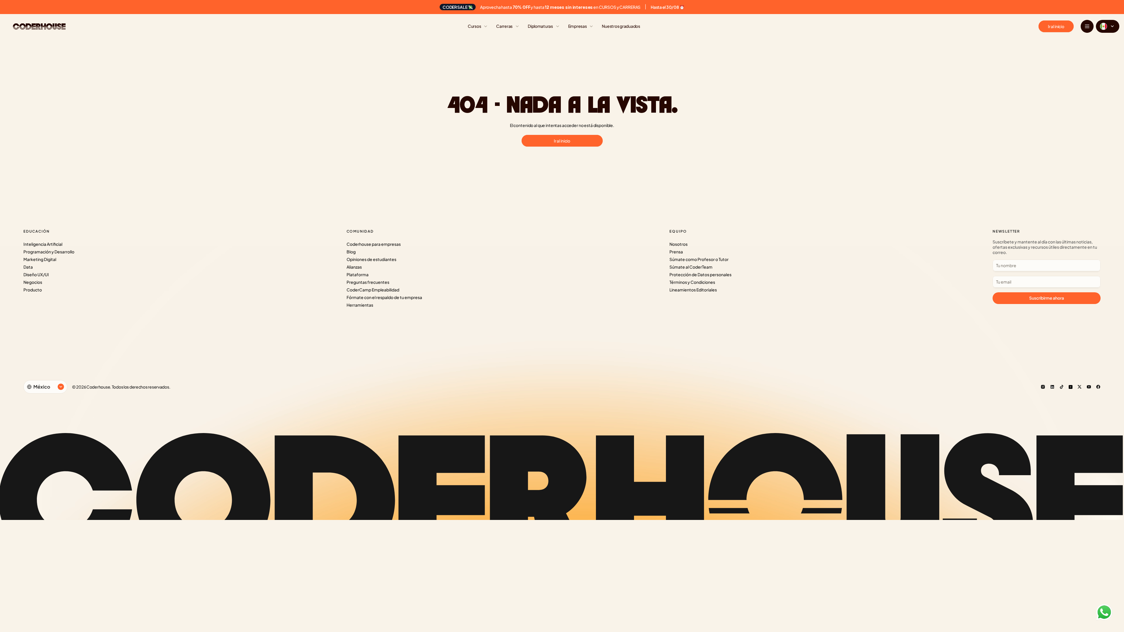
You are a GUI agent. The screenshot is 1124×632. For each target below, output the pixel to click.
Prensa (676, 251)
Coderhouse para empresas (374, 244)
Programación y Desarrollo (48, 251)
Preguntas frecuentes (368, 282)
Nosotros (678, 244)
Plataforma (358, 274)
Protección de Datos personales (700, 274)
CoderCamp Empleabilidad (373, 289)
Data (28, 266)
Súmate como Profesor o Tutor (699, 259)
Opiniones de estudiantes (371, 259)
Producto (32, 289)
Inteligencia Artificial (42, 244)
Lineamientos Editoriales (693, 289)
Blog (351, 251)
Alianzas (354, 266)
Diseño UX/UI (36, 274)
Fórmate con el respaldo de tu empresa (384, 297)
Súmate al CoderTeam (690, 266)
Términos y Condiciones (692, 282)
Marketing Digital (39, 259)
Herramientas (360, 305)
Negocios (32, 282)
